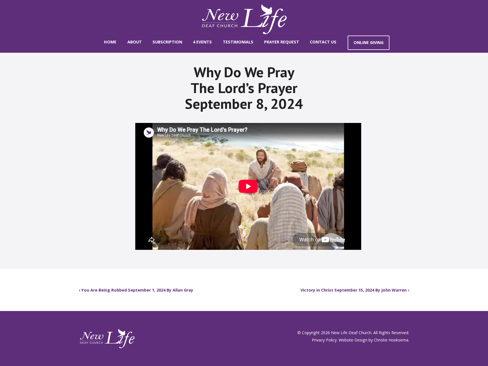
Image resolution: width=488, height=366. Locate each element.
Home (110, 42)
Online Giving (369, 42)
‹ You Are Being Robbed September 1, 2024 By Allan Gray (136, 290)
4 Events (202, 42)
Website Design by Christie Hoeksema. (374, 340)
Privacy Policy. (324, 340)
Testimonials (238, 42)
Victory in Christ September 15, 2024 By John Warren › (354, 290)
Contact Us (323, 42)
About (134, 42)
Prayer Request (281, 42)
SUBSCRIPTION (167, 42)
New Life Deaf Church (351, 332)
